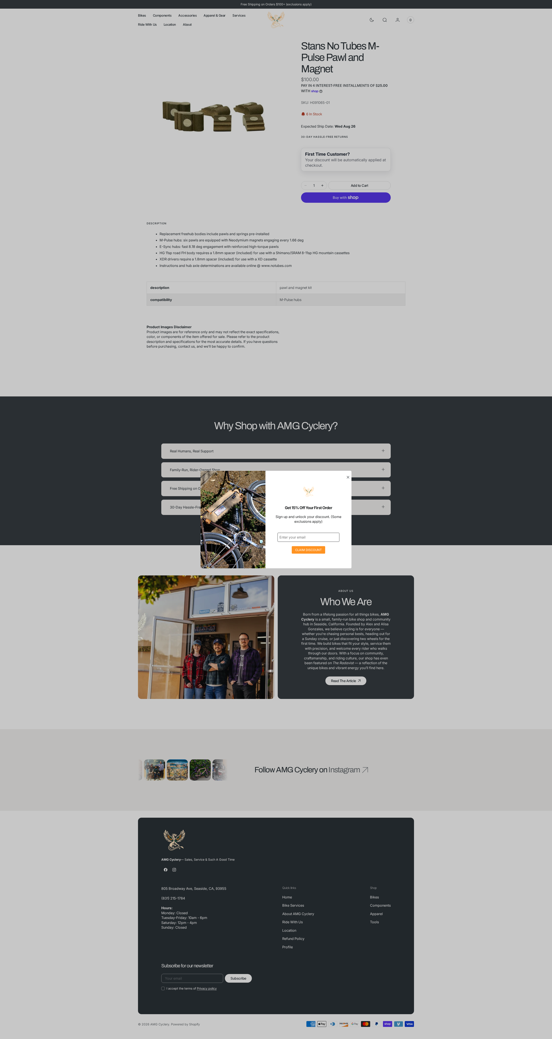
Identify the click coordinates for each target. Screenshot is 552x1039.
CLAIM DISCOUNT (308, 550)
